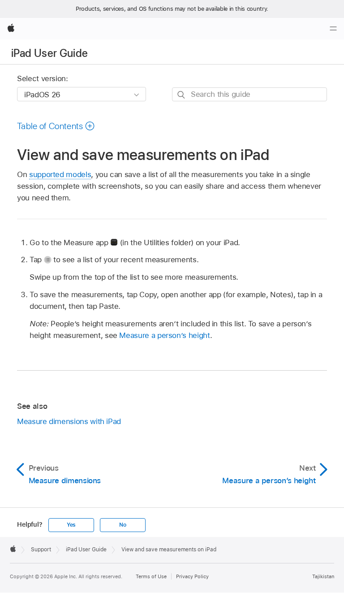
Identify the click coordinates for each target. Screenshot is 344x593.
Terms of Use (151, 576)
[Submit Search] (181, 95)
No (122, 525)
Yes (71, 525)
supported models (60, 174)
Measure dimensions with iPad (69, 421)
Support (41, 549)
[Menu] (333, 28)
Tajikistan (323, 576)
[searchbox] (249, 94)
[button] (56, 126)
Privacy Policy (192, 576)
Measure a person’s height (164, 335)
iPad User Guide (49, 53)
